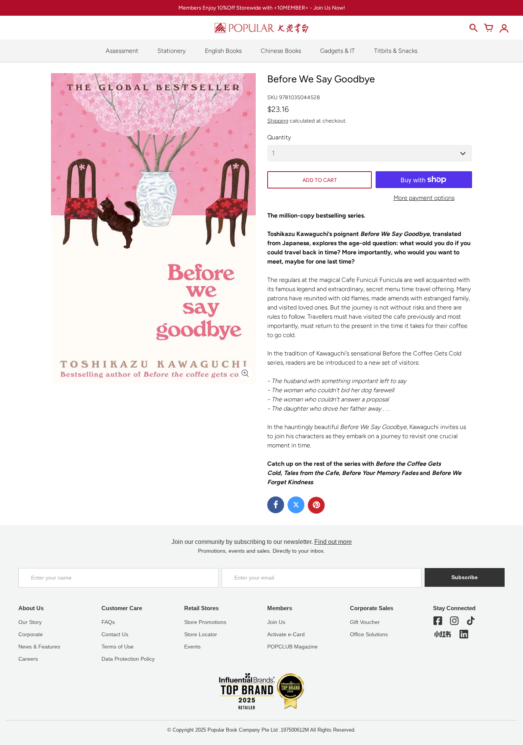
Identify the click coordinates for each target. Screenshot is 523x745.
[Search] (473, 28)
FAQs (108, 622)
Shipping (277, 121)
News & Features (39, 646)
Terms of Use (117, 646)
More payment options (424, 197)
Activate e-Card (286, 634)
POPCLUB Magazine (292, 646)
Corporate (30, 634)
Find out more (333, 542)
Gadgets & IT (337, 50)
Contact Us (114, 634)
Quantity (279, 137)
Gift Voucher (365, 622)
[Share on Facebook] (275, 504)
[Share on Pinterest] (316, 505)
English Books (223, 50)
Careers (28, 659)
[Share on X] (296, 504)
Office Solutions (369, 634)
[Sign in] (504, 28)
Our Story (30, 622)
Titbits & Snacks (395, 50)
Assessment (122, 50)
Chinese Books (281, 50)
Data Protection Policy (128, 659)
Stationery (171, 50)
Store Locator (200, 634)
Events (192, 646)
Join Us (276, 622)
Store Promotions (205, 622)
